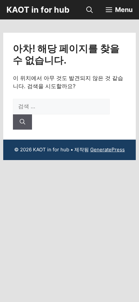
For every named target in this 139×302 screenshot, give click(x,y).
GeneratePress (107, 149)
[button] (89, 9)
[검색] (22, 122)
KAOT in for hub (38, 10)
